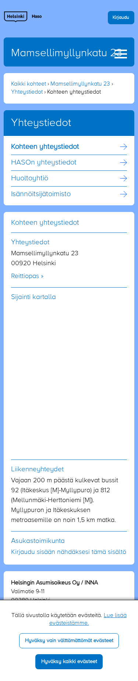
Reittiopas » (27, 276)
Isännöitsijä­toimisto (41, 194)
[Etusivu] (23, 16)
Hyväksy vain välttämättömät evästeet (69, 640)
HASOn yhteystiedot (44, 162)
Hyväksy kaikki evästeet (69, 661)
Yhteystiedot (27, 92)
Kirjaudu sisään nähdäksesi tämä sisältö (68, 552)
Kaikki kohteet (28, 84)
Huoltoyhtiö (29, 178)
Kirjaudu (121, 17)
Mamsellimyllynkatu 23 (66, 53)
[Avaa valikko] (120, 54)
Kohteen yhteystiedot (45, 147)
